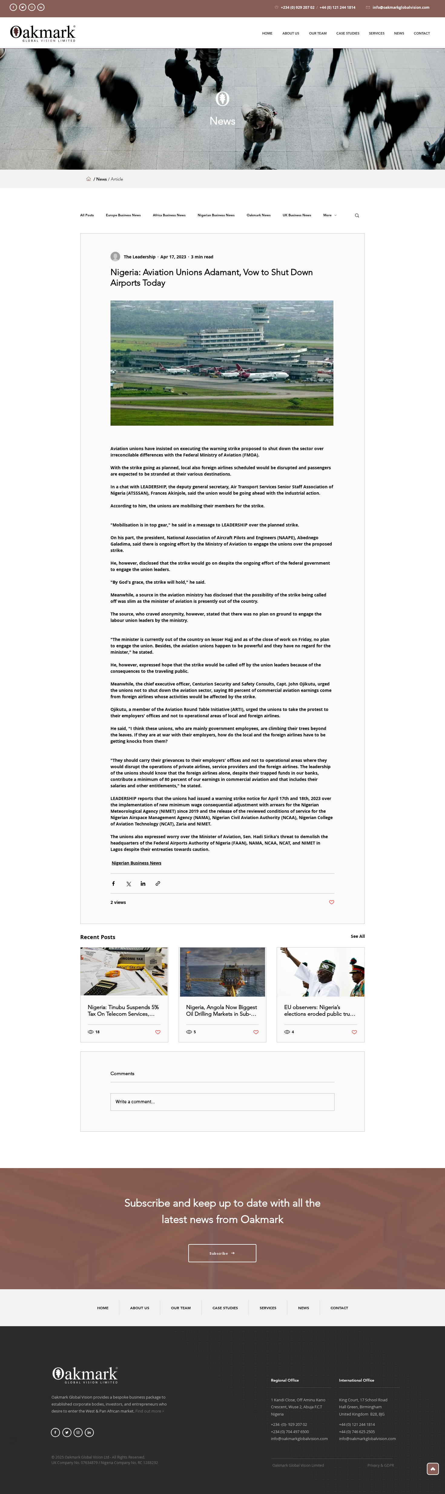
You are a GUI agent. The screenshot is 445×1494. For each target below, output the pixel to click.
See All (358, 936)
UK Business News (297, 215)
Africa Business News (169, 215)
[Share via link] (158, 883)
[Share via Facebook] (113, 883)
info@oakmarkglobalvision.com (299, 1438)
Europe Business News (123, 215)
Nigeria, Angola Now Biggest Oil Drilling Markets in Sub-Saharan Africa (221, 1010)
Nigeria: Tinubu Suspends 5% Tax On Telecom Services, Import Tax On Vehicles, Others (123, 1010)
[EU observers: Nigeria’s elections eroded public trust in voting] (320, 972)
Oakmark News (259, 215)
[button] (357, 215)
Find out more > (149, 1411)
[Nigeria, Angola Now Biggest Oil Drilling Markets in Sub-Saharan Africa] (222, 972)
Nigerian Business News (216, 215)
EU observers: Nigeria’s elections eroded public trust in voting (319, 1010)
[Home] (13, 7)
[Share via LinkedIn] (143, 883)
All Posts (87, 215)
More (327, 215)
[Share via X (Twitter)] (128, 883)
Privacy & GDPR (381, 1465)
